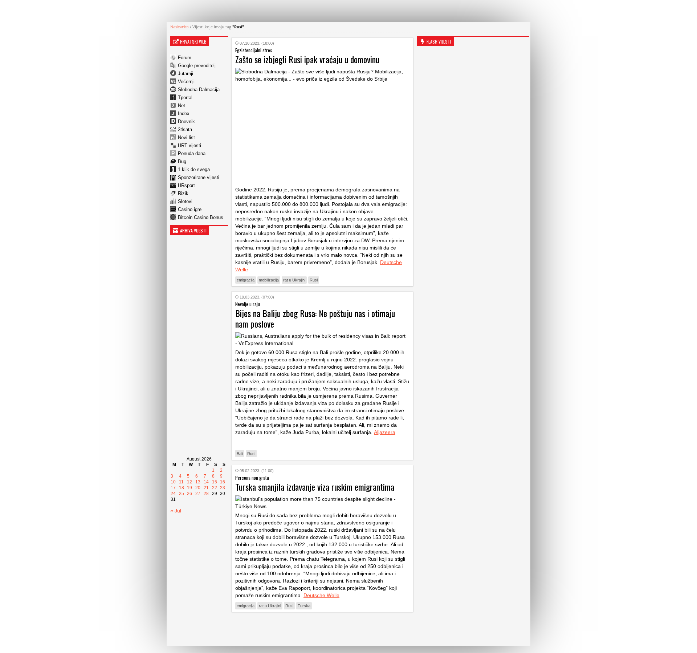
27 (197, 493)
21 (206, 487)
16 (222, 481)
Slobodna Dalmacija (199, 89)
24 (173, 493)
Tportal (185, 97)
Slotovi (185, 201)
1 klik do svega (194, 169)
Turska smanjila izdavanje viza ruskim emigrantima (314, 486)
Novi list (186, 137)
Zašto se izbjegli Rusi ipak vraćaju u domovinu (307, 59)
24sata (185, 129)
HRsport (186, 185)
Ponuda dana (191, 153)
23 (222, 487)
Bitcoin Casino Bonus (200, 217)
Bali (240, 453)
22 (214, 487)
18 (181, 487)
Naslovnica (179, 26)
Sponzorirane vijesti (198, 177)
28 (206, 493)
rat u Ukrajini (294, 280)
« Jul (175, 511)
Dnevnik (186, 121)
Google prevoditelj (197, 65)
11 (181, 481)
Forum (184, 57)
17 (173, 487)
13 (197, 481)
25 (181, 493)
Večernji (186, 81)
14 (206, 481)
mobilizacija (269, 280)
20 (197, 487)
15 (214, 481)
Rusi (314, 280)
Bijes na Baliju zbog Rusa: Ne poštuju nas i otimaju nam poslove (315, 318)
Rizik (183, 193)
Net (181, 105)
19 (189, 487)
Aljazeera (384, 432)
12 (189, 481)
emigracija (245, 280)
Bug (182, 161)
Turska (304, 606)
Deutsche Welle (321, 595)
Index (183, 113)
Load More (322, 629)
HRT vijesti (189, 145)
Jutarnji (185, 73)
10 (173, 481)
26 (189, 493)
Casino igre (189, 209)
